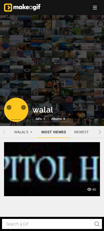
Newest (81, 132)
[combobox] (52, 224)
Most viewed (53, 132)
